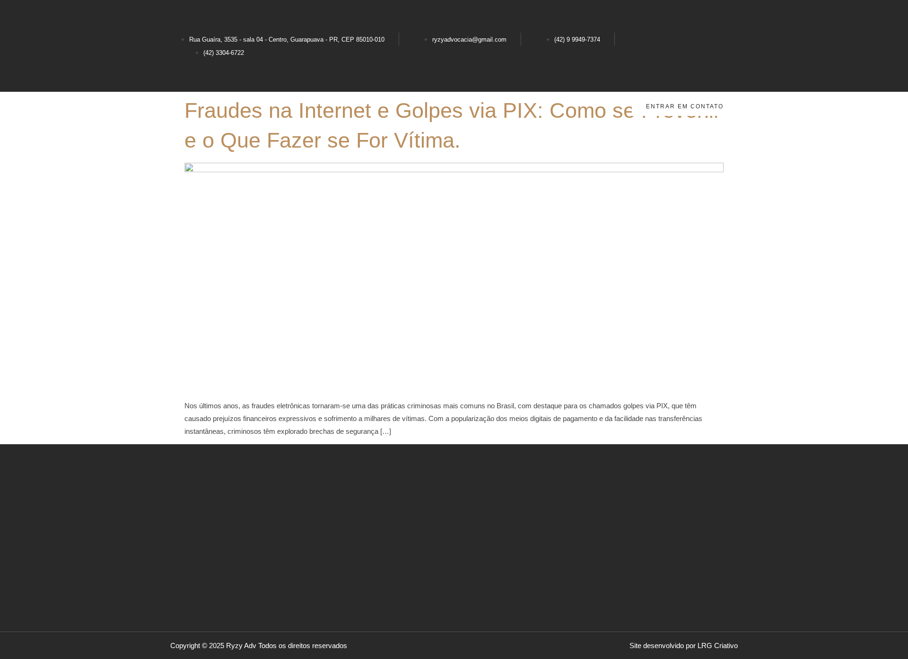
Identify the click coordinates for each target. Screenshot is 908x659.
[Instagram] (726, 16)
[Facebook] (726, 44)
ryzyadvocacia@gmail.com (469, 39)
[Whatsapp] (726, 71)
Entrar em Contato (685, 106)
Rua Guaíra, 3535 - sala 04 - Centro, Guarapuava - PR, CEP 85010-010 (286, 39)
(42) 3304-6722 (223, 52)
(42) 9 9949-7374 (577, 39)
